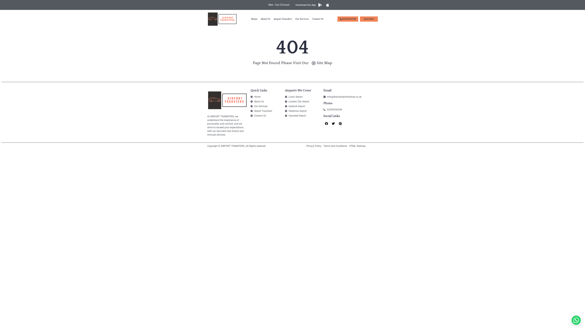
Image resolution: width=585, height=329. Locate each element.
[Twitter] (333, 124)
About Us (265, 19)
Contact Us (317, 19)
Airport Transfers (283, 19)
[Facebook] (326, 124)
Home (254, 19)
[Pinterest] (340, 124)
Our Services (302, 19)
